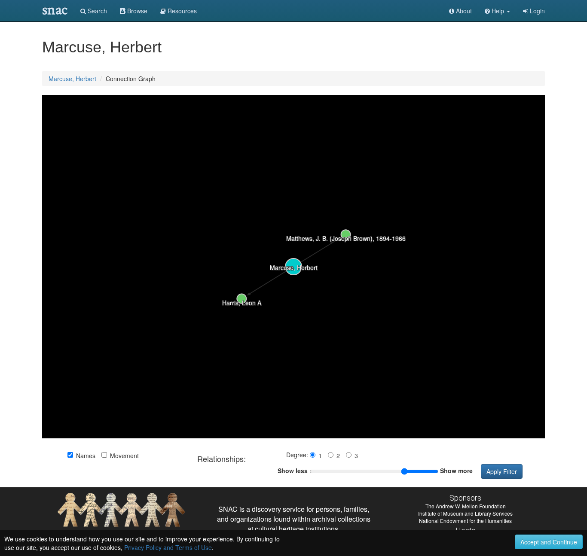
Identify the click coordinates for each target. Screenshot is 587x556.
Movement (124, 455)
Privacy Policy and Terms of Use (168, 547)
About (463, 10)
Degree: (298, 454)
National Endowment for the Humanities (465, 520)
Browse (136, 10)
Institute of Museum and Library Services (465, 513)
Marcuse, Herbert (72, 78)
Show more (456, 470)
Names (85, 455)
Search (96, 10)
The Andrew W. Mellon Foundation (465, 506)
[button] (497, 10)
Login (536, 10)
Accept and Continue (548, 542)
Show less (293, 470)
